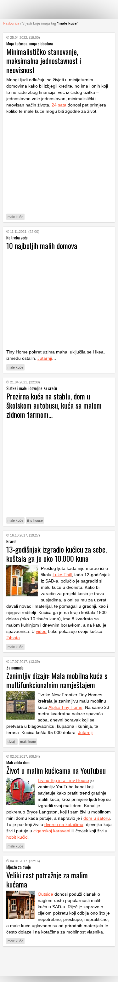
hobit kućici (17, 837)
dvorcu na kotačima (63, 824)
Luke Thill (62, 574)
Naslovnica (11, 23)
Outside (45, 894)
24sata (13, 637)
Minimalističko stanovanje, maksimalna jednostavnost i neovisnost (43, 60)
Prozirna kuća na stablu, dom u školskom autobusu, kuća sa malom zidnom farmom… (54, 405)
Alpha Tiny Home (65, 707)
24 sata (59, 104)
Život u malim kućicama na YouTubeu (56, 770)
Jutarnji (44, 358)
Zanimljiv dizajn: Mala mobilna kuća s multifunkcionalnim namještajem (56, 680)
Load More (59, 961)
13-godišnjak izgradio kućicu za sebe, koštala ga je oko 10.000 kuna (56, 553)
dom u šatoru (96, 818)
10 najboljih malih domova (41, 245)
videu (41, 631)
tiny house (35, 520)
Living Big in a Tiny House (63, 780)
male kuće (15, 217)
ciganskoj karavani (51, 830)
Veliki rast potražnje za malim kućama (47, 879)
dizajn (12, 742)
